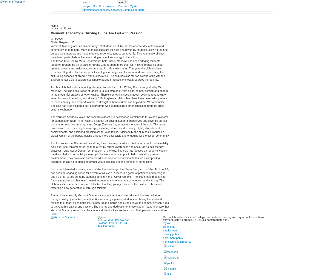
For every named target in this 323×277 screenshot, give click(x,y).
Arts (120, 10)
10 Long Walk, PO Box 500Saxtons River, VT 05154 (113, 221)
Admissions (88, 10)
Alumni (111, 6)
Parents (122, 6)
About (141, 10)
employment (170, 230)
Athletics (113, 10)
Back (54, 214)
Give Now (98, 6)
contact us (169, 226)
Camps (86, 6)
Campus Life (130, 10)
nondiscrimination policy (177, 241)
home (55, 28)
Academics (101, 10)
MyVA (133, 6)
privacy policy (171, 234)
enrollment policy (173, 238)
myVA (166, 223)
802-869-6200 (106, 225)
